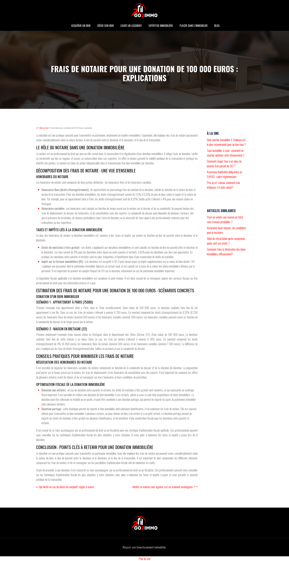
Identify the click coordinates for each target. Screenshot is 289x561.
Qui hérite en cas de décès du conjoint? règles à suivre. (66, 487)
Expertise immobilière (161, 26)
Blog (217, 26)
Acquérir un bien (80, 26)
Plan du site (145, 558)
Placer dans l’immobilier (194, 26)
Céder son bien (105, 26)
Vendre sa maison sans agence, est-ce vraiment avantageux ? (163, 487)
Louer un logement (131, 26)
